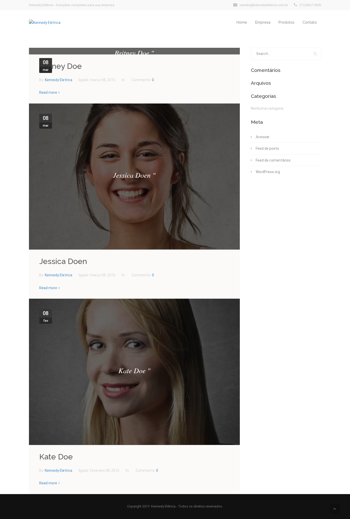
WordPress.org (268, 172)
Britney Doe (60, 66)
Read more (48, 92)
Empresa (262, 22)
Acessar (263, 137)
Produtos (286, 22)
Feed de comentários (273, 160)
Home (241, 22)
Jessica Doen (63, 261)
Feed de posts (267, 148)
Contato (310, 22)
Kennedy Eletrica (59, 80)
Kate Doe (56, 456)
